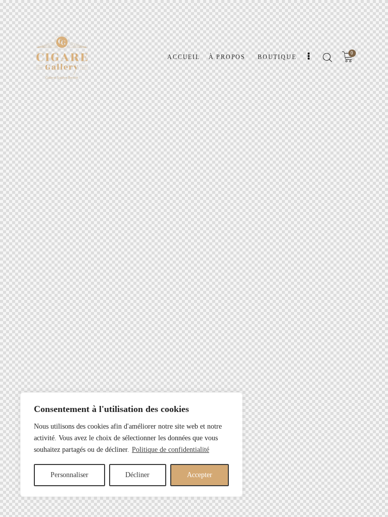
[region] (131, 444)
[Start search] (327, 57)
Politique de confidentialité (170, 449)
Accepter (199, 475)
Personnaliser (69, 475)
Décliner (137, 475)
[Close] (232, 401)
